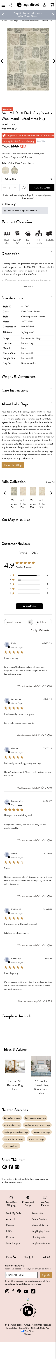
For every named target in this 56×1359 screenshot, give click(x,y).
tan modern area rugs (35, 1118)
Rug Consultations (41, 1243)
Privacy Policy (21, 1284)
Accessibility (37, 1213)
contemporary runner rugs (37, 1125)
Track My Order (14, 1213)
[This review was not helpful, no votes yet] (48, 686)
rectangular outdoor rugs (16, 1132)
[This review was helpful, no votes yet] (43, 735)
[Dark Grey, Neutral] (14, 170)
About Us (11, 1219)
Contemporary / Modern (30, 20)
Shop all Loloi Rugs (13, 465)
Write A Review (29, 606)
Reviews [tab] (23, 553)
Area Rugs (14, 20)
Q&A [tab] (34, 553)
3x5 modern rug (12, 1125)
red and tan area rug (13, 1139)
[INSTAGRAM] (7, 1291)
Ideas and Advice (40, 1225)
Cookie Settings (39, 1219)
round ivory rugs (36, 1139)
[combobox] (41, 630)
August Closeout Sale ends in (28, 13)
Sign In (30, 195)
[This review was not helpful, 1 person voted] (49, 1001)
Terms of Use (36, 1284)
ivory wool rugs (11, 1146)
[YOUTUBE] (26, 1291)
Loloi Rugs (10, 124)
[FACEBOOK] (13, 1291)
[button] (52, 5)
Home (4, 20)
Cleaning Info (38, 1237)
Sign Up (46, 1275)
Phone (9, 1257)
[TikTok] (33, 1291)
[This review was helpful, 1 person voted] (43, 686)
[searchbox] (15, 622)
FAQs (9, 1231)
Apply (21, 195)
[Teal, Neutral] (5, 170)
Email (43, 1257)
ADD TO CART (42, 188)
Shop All (50, 482)
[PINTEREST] (19, 1291)
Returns (10, 1237)
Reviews (10, 1225)
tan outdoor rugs (12, 1118)
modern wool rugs (41, 1132)
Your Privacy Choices (29, 1332)
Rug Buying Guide (40, 1231)
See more (28, 286)
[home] (28, 6)
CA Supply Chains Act (40, 1328)
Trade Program (13, 1243)
